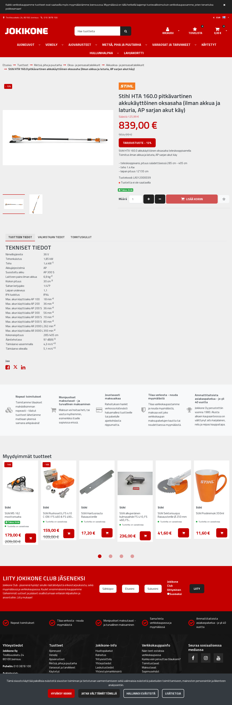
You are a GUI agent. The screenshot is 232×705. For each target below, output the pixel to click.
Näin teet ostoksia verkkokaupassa (153, 653)
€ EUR (218, 17)
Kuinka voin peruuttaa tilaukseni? (161, 659)
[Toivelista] (224, 199)
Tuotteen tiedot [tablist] (20, 237)
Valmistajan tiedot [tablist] (51, 237)
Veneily (53, 655)
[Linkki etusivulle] (26, 31)
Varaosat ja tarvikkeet (62, 667)
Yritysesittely (104, 659)
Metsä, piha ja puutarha (63, 663)
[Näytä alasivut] (39, 45)
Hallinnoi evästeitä (141, 693)
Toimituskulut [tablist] (81, 237)
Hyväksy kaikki (61, 693)
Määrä (123, 199)
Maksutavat (149, 667)
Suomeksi (175, 594)
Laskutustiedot (105, 667)
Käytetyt (54, 671)
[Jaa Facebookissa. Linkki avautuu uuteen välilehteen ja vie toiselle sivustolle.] (9, 368)
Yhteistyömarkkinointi (109, 671)
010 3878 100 (51, 17)
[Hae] (125, 30)
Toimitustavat (150, 663)
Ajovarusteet (57, 659)
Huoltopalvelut (104, 651)
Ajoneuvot (55, 651)
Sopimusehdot (150, 671)
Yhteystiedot (103, 663)
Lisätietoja (173, 693)
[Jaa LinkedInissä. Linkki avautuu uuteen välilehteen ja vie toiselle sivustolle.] (24, 368)
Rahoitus (101, 655)
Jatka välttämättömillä (99, 693)
